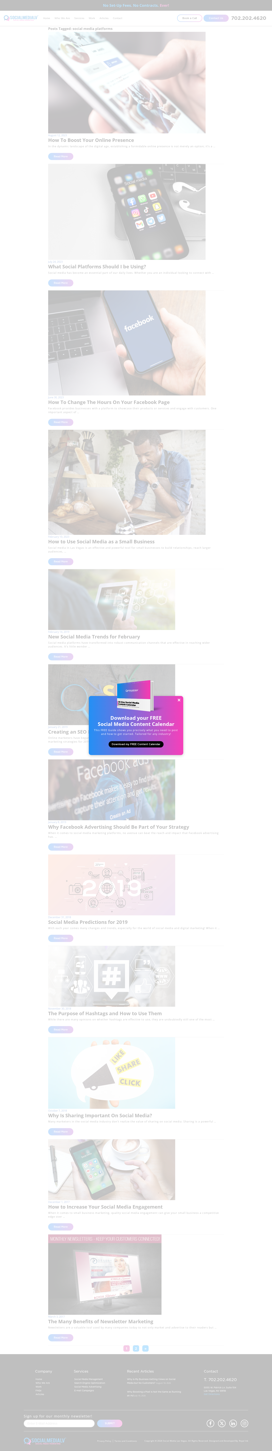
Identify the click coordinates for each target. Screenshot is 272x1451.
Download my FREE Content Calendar (136, 744)
